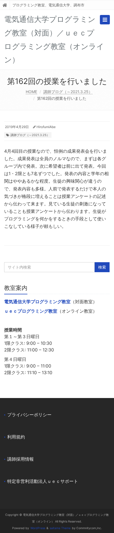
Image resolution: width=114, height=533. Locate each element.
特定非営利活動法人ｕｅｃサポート (42, 481)
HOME (31, 91)
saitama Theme (60, 528)
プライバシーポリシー (29, 414)
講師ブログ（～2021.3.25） (67, 91)
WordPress (37, 528)
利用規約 (16, 437)
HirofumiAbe (46, 127)
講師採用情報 (20, 459)
